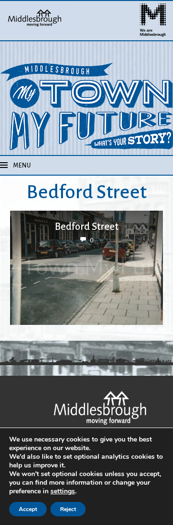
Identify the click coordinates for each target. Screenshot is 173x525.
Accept (28, 509)
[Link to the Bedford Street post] (86, 268)
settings (62, 491)
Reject (68, 509)
